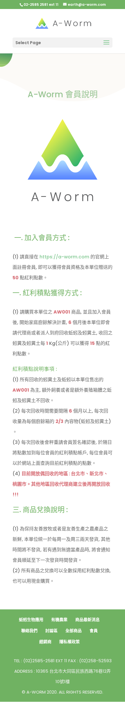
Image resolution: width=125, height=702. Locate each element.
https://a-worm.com (64, 256)
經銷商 (45, 642)
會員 (94, 630)
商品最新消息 (87, 619)
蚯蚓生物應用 (31, 619)
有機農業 (59, 619)
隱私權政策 (69, 642)
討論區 (51, 630)
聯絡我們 (29, 630)
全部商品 (73, 630)
